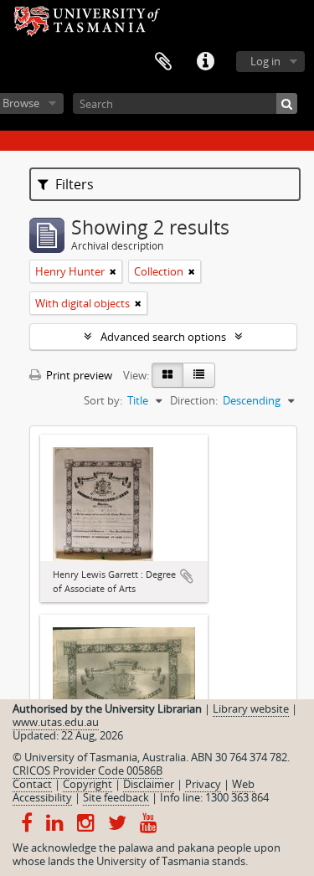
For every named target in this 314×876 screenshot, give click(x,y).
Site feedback (116, 797)
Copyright (87, 783)
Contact (32, 783)
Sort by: (103, 400)
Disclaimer (148, 783)
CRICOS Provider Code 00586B (87, 770)
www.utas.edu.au (56, 721)
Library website (251, 708)
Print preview (78, 375)
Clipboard (163, 62)
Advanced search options (163, 336)
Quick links (205, 62)
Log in (265, 61)
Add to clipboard (186, 576)
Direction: (194, 400)
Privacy (203, 783)
